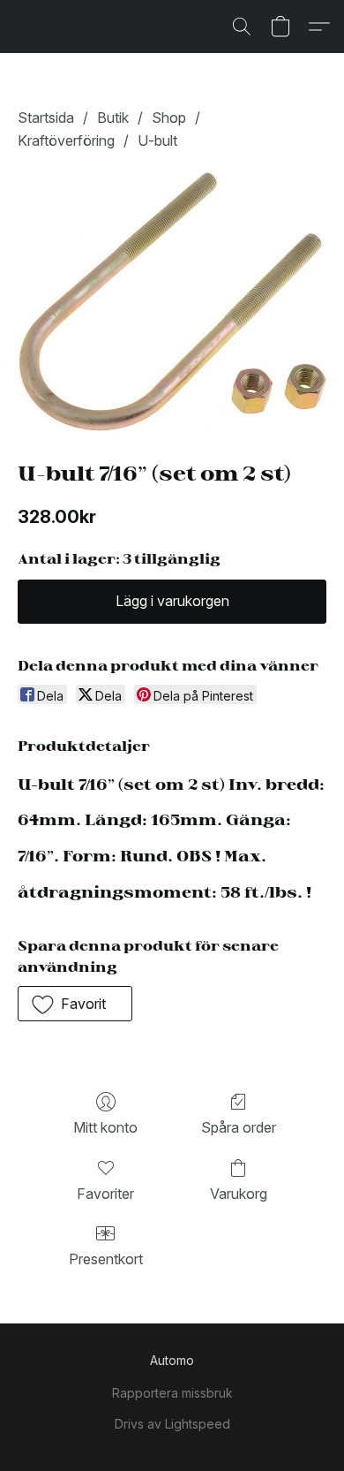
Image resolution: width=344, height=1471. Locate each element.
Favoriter (105, 1193)
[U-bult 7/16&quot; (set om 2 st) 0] (172, 301)
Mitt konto (105, 1127)
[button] (241, 26)
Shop (169, 117)
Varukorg (238, 1193)
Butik (113, 117)
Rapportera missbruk (172, 1392)
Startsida (46, 117)
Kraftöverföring (66, 140)
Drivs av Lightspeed (172, 1423)
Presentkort (106, 1259)
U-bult (157, 140)
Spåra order (238, 1127)
